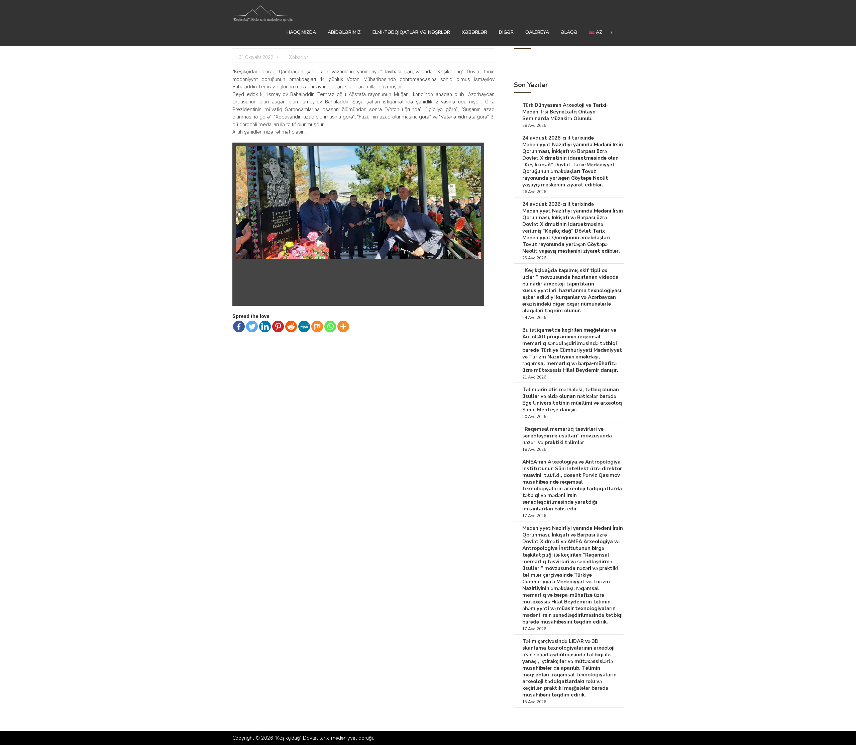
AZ (598, 32)
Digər (506, 32)
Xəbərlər (474, 32)
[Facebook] (239, 326)
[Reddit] (291, 326)
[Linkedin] (265, 326)
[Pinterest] (278, 326)
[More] (343, 326)
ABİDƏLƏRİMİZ (344, 32)
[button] (474, 152)
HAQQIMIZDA (301, 32)
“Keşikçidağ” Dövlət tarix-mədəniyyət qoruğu (324, 738)
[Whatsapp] (330, 326)
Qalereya (537, 32)
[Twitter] (252, 326)
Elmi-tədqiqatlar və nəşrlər (411, 32)
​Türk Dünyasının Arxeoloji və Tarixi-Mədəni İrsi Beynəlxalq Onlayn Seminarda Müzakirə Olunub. (565, 112)
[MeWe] (304, 326)
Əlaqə (569, 32)
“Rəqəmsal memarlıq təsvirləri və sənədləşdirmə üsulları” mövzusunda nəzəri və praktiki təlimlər (567, 436)
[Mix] (317, 326)
